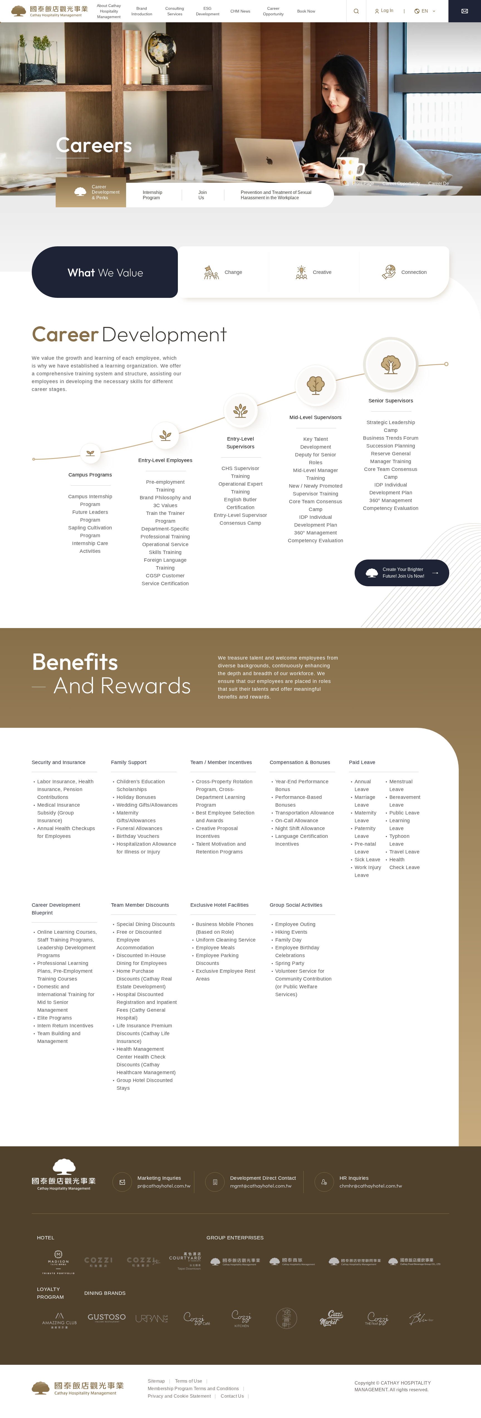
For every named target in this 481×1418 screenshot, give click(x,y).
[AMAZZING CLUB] (61, 1320)
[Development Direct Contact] (215, 1182)
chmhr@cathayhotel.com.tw (371, 1186)
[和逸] (100, 1262)
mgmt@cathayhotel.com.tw (261, 1186)
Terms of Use (188, 1381)
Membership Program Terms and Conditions (193, 1388)
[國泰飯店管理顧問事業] (355, 1261)
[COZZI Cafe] (197, 1318)
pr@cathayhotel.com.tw (164, 1186)
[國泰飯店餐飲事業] (414, 1261)
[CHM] (236, 1261)
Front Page (363, 183)
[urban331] (152, 1318)
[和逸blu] (143, 1262)
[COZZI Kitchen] (242, 1318)
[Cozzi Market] (332, 1318)
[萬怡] (185, 1262)
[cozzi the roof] (377, 1318)
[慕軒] (58, 1262)
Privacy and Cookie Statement (179, 1396)
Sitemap (156, 1381)
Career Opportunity (401, 183)
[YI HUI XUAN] (287, 1318)
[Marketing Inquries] (122, 1182)
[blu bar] (422, 1318)
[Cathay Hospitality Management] (44, 11)
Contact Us (232, 1396)
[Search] (356, 11)
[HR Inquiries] (324, 1182)
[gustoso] (107, 1318)
